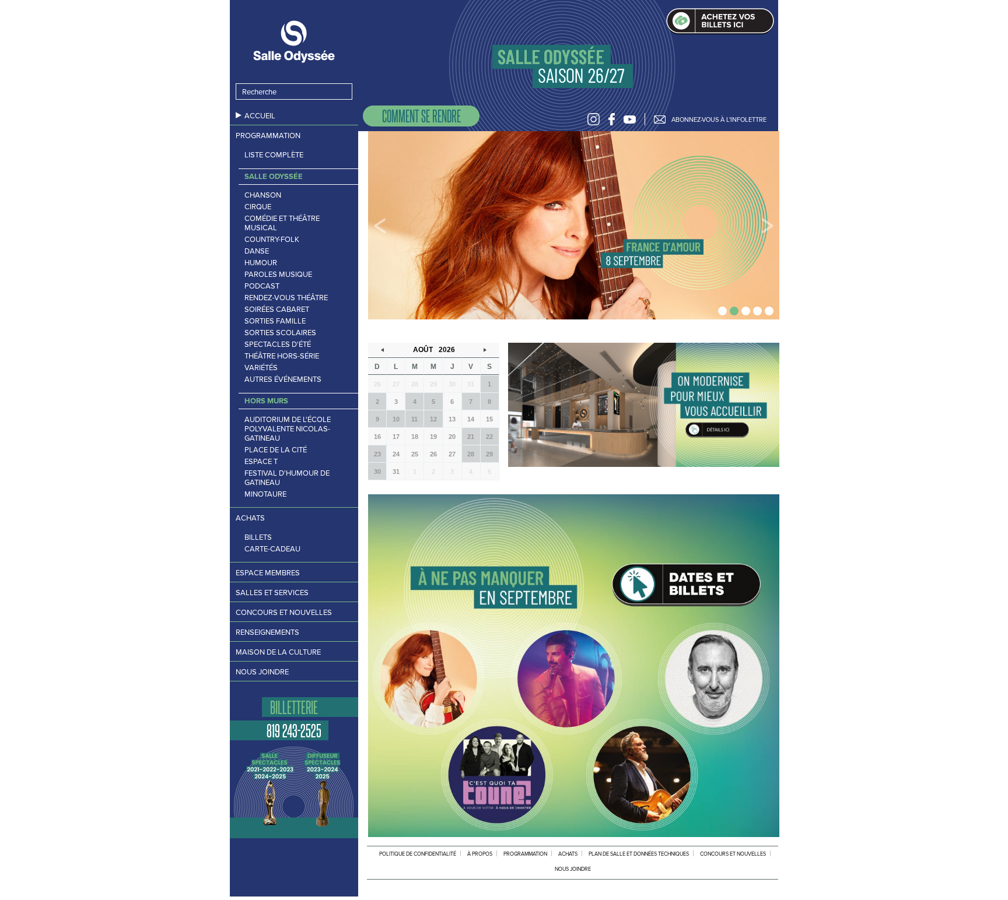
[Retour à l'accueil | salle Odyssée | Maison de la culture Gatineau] (294, 41)
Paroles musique (278, 274)
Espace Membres (268, 572)
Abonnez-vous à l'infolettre (718, 119)
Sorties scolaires (280, 333)
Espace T (261, 461)
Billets (258, 537)
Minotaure (265, 494)
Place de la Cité (275, 450)
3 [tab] (745, 311)
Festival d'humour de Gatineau (287, 478)
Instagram (593, 119)
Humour (260, 263)
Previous (380, 225)
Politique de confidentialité (417, 854)
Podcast (261, 286)
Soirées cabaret (276, 309)
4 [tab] (757, 311)
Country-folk (271, 239)
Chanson (262, 195)
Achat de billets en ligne (720, 21)
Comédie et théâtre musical (282, 223)
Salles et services (272, 592)
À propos (479, 854)
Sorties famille (275, 321)
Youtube (630, 119)
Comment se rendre (421, 116)
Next (767, 225)
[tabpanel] (573, 225)
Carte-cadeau (272, 549)
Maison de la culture (278, 652)
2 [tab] (734, 311)
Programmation (268, 135)
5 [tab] (769, 311)
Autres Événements (282, 379)
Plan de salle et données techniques (639, 854)
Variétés (261, 367)
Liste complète (273, 155)
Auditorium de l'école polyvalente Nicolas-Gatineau (287, 429)
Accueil (259, 115)
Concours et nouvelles (284, 612)
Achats (250, 517)
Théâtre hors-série (281, 356)
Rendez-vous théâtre (286, 298)
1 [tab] (722, 311)
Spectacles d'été (277, 344)
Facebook (612, 119)
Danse (256, 251)
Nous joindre (262, 671)
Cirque (257, 207)
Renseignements (267, 632)
